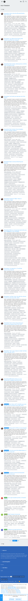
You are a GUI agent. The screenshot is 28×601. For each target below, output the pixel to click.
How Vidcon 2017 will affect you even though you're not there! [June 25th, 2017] (15, 405)
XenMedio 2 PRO (4, 591)
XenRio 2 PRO (3, 589)
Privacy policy (11, 581)
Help (15, 581)
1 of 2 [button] (10, 540)
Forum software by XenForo (12, 584)
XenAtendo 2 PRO (4, 592)
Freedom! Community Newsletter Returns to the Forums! (14, 473)
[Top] (17, 581)
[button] (2, 2)
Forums (2, 564)
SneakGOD (6, 521)
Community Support (16, 537)
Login (2, 570)
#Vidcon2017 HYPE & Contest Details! (15, 428)
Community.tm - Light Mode (18, 576)
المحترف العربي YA (7, 506)
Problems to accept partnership (13, 529)
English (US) (4, 579)
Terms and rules (4, 581)
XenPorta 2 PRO (4, 590)
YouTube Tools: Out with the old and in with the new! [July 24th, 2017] (15, 297)
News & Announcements (17, 35)
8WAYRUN (17, 589)
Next (14, 540)
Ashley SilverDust (7, 23)
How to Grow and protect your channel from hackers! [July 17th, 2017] (13, 323)
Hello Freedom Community (12, 514)
